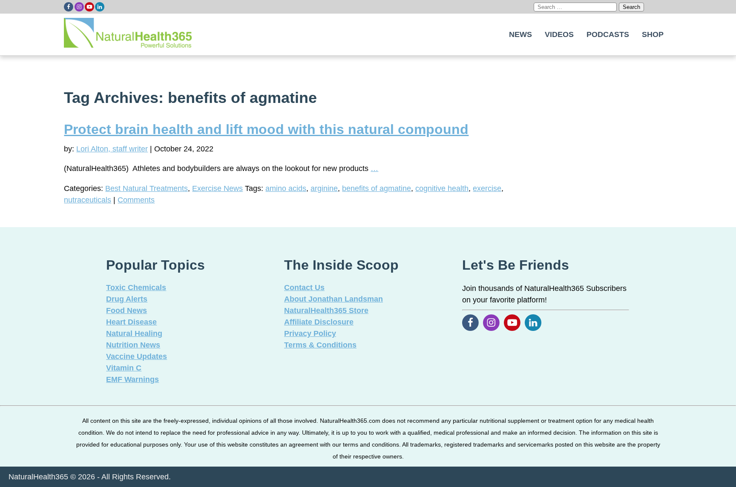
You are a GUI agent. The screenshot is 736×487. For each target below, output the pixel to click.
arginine (324, 188)
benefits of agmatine (376, 188)
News (520, 34)
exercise (487, 188)
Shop (653, 34)
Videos (559, 34)
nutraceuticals (87, 200)
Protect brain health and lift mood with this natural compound (266, 129)
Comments (136, 200)
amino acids (285, 188)
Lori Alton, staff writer (112, 149)
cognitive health (442, 188)
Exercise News (217, 188)
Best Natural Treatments (146, 188)
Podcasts (607, 34)
